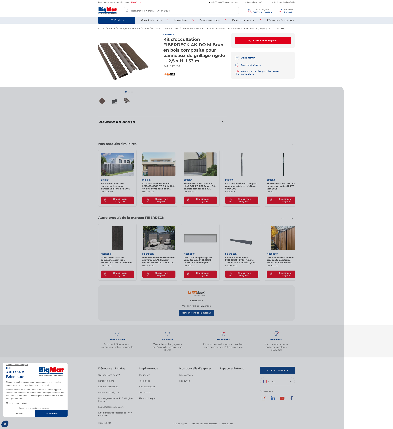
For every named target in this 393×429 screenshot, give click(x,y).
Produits (111, 28)
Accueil (101, 28)
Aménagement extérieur (128, 28)
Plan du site (227, 424)
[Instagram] (263, 399)
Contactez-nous (277, 370)
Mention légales (180, 424)
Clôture (145, 28)
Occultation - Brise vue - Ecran (165, 28)
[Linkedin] (273, 399)
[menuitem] (151, 20)
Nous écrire (136, 2)
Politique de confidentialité (204, 424)
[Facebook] (291, 399)
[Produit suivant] (292, 145)
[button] (126, 92)
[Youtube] (282, 399)
